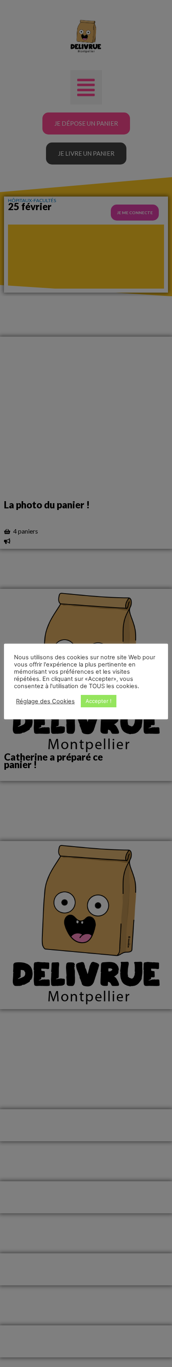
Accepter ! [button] (99, 701)
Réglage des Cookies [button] (45, 701)
